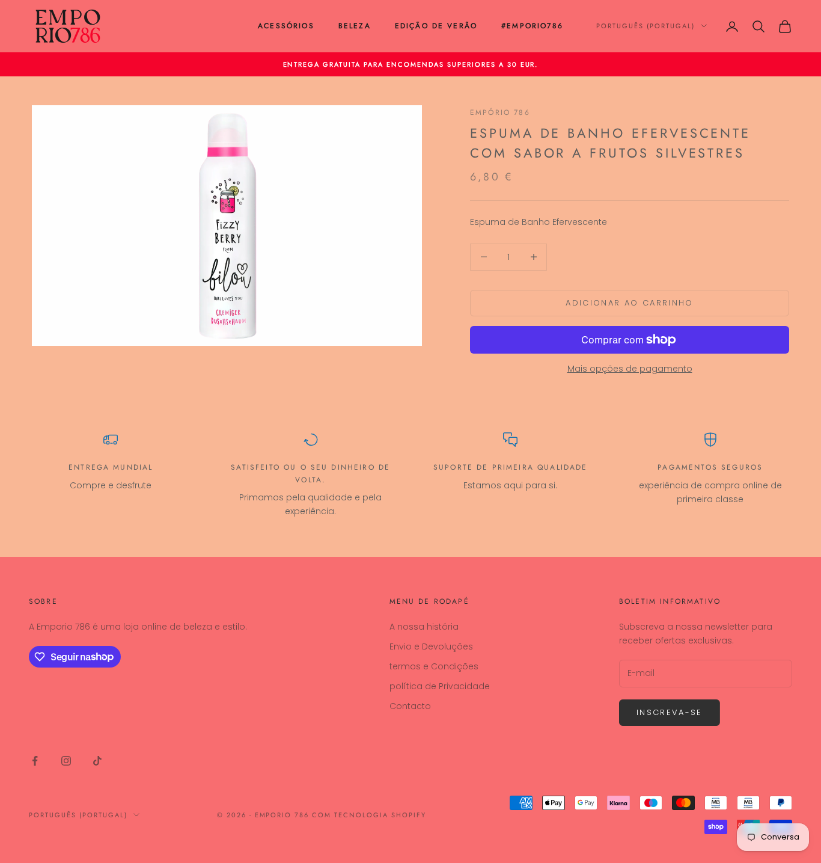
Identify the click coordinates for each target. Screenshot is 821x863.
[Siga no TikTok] (97, 761)
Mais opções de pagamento (629, 369)
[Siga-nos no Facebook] (35, 761)
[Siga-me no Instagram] (66, 761)
